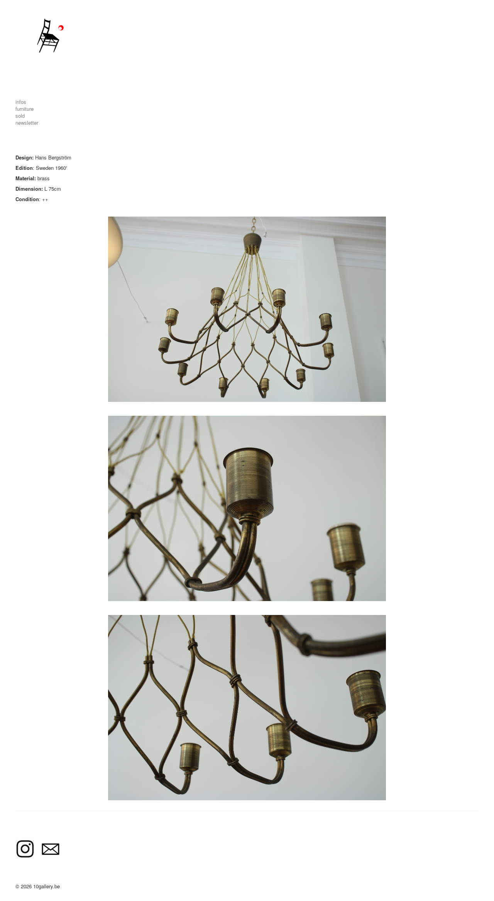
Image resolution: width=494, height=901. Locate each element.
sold (20, 115)
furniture (24, 108)
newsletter (26, 122)
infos (20, 101)
